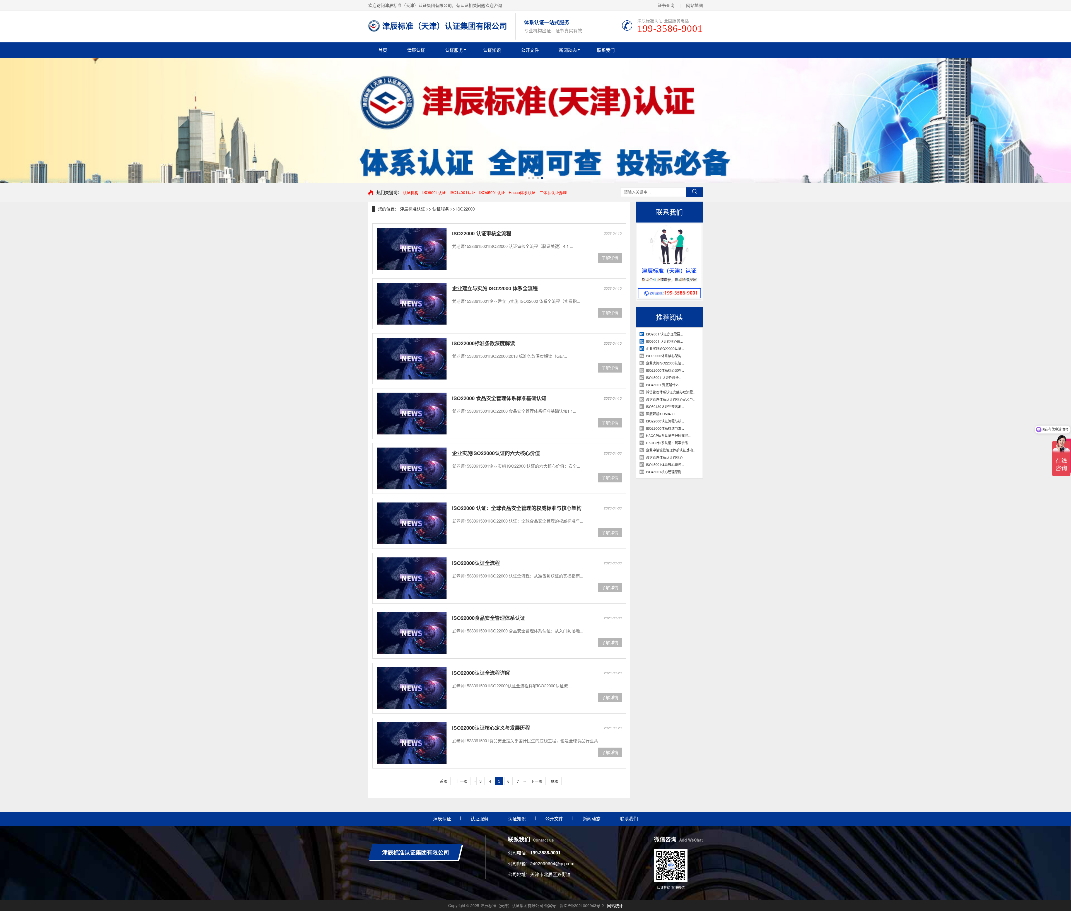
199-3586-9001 (545, 852)
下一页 (536, 781)
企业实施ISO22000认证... (665, 348)
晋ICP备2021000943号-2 (582, 905)
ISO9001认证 (434, 192)
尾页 (555, 781)
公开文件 (530, 50)
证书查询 (666, 5)
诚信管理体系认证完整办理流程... (670, 392)
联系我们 (606, 50)
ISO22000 (465, 209)
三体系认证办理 (553, 192)
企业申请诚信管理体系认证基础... (670, 450)
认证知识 (492, 50)
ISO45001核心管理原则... (665, 471)
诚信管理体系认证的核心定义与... (670, 399)
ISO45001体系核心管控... (665, 464)
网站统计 (615, 905)
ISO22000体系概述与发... (665, 428)
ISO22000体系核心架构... (665, 355)
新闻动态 (568, 50)
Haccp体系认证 (522, 192)
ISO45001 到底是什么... (663, 384)
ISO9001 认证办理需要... (664, 334)
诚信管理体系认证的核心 (664, 457)
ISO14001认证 (462, 192)
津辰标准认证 (412, 209)
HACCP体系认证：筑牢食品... (668, 442)
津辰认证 (416, 50)
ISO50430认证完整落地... (665, 406)
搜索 (694, 192)
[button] (529, 178)
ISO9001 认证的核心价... (664, 341)
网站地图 (694, 5)
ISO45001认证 (492, 192)
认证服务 (454, 50)
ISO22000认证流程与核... (665, 421)
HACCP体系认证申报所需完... (668, 435)
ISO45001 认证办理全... (663, 377)
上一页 (462, 781)
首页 (382, 50)
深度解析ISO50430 (660, 413)
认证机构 (410, 192)
